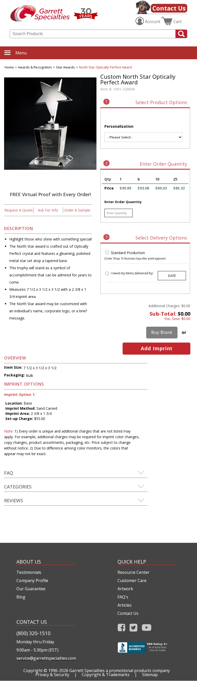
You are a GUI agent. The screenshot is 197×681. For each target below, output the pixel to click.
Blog (20, 597)
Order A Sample (77, 210)
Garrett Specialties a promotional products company (119, 670)
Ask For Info (48, 210)
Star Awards (65, 67)
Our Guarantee (30, 589)
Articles (124, 605)
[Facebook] (121, 629)
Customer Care (131, 580)
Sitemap (150, 674)
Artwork (125, 589)
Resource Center (133, 572)
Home (9, 67)
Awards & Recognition (35, 67)
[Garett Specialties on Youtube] (147, 629)
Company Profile (32, 580)
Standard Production (128, 252)
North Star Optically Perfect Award (105, 67)
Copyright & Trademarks (106, 674)
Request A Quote (18, 210)
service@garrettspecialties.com (45, 658)
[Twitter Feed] (133, 629)
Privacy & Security (52, 674)
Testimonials (28, 572)
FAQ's (122, 597)
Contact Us (169, 8)
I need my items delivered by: (132, 273)
